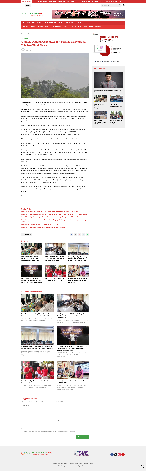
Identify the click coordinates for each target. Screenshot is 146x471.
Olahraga (25, 26)
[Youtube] (123, 455)
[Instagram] (119, 455)
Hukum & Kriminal (50, 22)
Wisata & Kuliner (43, 26)
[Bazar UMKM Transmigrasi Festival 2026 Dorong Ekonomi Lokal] (100, 115)
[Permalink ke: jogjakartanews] (23, 49)
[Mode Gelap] (124, 5)
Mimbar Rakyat (56, 26)
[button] (120, 5)
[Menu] (22, 5)
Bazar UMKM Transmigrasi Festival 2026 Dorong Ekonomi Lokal (80, 1)
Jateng (39, 22)
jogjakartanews (29, 49)
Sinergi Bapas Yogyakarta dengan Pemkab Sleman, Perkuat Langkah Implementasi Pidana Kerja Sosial (52, 217)
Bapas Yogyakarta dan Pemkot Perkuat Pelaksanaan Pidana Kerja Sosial (43, 227)
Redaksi (86, 463)
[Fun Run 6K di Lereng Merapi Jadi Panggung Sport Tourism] (116, 98)
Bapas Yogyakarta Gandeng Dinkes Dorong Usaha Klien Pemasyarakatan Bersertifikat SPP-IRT (50, 211)
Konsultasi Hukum (75, 26)
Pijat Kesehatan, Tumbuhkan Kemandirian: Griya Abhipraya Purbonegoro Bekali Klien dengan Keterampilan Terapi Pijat (54, 220)
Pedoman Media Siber (75, 463)
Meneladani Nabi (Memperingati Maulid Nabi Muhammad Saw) (107, 91)
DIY (33, 22)
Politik (60, 22)
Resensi (65, 26)
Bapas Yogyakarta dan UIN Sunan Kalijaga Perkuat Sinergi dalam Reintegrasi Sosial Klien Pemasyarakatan (54, 214)
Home (28, 5)
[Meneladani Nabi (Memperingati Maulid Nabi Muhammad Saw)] (108, 80)
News (28, 22)
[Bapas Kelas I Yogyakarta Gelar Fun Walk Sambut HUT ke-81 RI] (55, 271)
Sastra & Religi (88, 26)
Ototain (33, 26)
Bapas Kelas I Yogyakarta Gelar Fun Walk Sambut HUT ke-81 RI (41, 224)
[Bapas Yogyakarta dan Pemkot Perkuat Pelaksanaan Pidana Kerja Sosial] (78, 271)
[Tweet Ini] (75, 234)
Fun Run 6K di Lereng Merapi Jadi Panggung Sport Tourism (35, 1)
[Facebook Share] (71, 234)
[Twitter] (115, 455)
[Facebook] (112, 455)
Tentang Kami (62, 463)
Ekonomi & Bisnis (70, 22)
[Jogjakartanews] (32, 14)
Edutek (80, 22)
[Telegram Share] (83, 234)
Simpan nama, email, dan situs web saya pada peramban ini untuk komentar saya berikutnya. (49, 431)
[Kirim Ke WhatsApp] (87, 234)
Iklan (91, 463)
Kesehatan (98, 26)
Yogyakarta (24, 38)
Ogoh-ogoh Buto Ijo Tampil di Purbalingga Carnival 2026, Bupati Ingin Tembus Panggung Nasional (116, 122)
